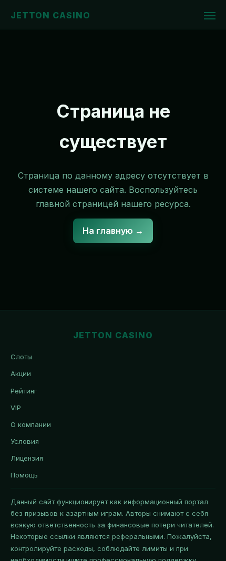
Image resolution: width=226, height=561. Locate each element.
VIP (16, 407)
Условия (25, 441)
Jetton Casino (50, 15)
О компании (31, 424)
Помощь (24, 475)
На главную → (113, 230)
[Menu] (209, 15)
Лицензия (27, 458)
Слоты (21, 356)
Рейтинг (24, 391)
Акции (21, 373)
